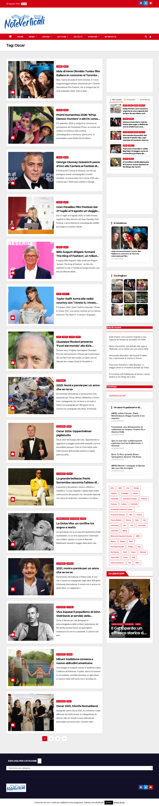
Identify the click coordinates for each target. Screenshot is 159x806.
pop (139, 547)
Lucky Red (114, 531)
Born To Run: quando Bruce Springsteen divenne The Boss (126, 455)
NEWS (136, 105)
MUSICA (125, 158)
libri (124, 525)
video (137, 563)
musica (113, 541)
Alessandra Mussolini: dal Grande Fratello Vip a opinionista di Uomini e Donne (136, 137)
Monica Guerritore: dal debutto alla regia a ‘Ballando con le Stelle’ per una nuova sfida (135, 124)
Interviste (110, 37)
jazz (144, 520)
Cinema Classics (63, 518)
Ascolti (78, 37)
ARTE (125, 105)
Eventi (71, 337)
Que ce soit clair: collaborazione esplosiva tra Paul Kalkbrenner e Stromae (127, 443)
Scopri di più (119, 802)
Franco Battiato (116, 520)
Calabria (114, 493)
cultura (123, 504)
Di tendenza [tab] (143, 100)
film (130, 515)
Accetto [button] (109, 803)
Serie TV (66, 294)
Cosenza (114, 504)
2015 (120, 488)
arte (127, 488)
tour (133, 557)
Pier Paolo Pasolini (117, 547)
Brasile (136, 488)
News (32, 37)
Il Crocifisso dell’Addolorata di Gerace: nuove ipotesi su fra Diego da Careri (136, 164)
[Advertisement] (95, 16)
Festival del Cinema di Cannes (122, 509)
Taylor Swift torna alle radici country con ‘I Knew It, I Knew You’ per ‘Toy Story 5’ (76, 302)
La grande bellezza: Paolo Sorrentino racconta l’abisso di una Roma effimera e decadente (77, 482)
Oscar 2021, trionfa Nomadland (77, 706)
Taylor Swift (115, 557)
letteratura (115, 525)
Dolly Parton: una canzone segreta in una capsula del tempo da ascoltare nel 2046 (135, 111)
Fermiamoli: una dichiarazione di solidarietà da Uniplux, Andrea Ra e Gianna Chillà (128, 429)
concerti (144, 499)
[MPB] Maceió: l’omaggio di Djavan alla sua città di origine (128, 467)
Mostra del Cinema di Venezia (121, 536)
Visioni (46, 37)
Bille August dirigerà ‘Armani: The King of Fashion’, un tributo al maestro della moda (77, 256)
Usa (129, 563)
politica (130, 547)
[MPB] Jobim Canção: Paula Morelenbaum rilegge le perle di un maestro (128, 415)
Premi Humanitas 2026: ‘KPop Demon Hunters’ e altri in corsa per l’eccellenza (77, 118)
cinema (135, 493)
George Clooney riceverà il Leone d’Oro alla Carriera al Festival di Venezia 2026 (78, 166)
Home (20, 37)
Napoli (122, 541)
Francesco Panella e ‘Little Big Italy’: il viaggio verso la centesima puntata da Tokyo (135, 151)
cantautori (124, 493)
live (131, 525)
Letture (62, 37)
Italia (137, 520)
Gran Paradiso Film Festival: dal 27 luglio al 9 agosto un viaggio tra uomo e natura (77, 211)
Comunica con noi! (117, 395)
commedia (114, 499)
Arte (58, 337)
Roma (133, 552)
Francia (139, 515)
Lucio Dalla (142, 525)
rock (125, 552)
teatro (125, 557)
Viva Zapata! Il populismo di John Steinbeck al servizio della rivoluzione (78, 615)
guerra (128, 520)
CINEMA (125, 118)
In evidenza (61, 380)
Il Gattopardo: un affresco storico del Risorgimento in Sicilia (127, 635)
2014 (112, 488)
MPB (138, 536)
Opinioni (93, 37)
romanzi (143, 552)
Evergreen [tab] (129, 100)
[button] (146, 37)
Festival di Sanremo (118, 515)
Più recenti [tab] (116, 100)
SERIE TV (141, 105)
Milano (125, 531)
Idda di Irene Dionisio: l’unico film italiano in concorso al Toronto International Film (78, 75)
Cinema (59, 66)
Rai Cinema (115, 552)
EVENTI (130, 105)
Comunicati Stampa (130, 499)
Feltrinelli (134, 504)
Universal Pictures (117, 563)
